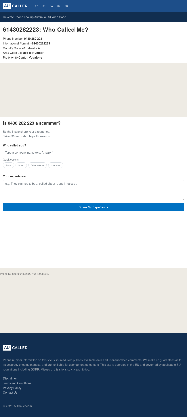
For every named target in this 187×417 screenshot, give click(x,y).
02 (36, 6)
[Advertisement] (93, 91)
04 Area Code (57, 17)
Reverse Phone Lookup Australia (24, 17)
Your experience (14, 176)
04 (51, 6)
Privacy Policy (12, 388)
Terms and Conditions (17, 383)
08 (66, 6)
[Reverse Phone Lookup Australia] (15, 6)
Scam (8, 165)
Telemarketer (37, 165)
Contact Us (10, 392)
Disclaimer (10, 378)
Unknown (55, 165)
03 (44, 6)
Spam (21, 165)
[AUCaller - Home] (15, 349)
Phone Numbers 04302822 (15, 273)
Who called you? (14, 145)
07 (58, 6)
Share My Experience (93, 207)
